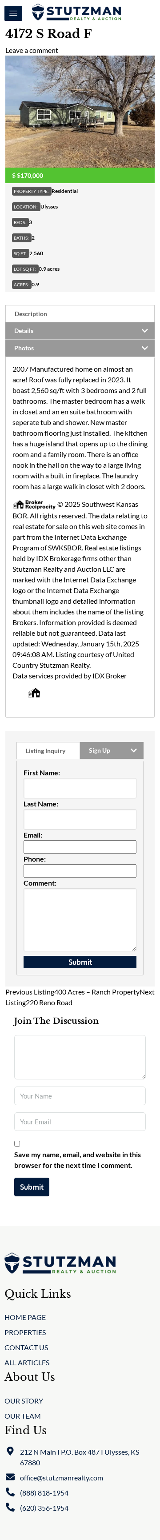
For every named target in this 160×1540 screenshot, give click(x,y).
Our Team (22, 1416)
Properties (25, 1332)
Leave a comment (31, 50)
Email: (33, 834)
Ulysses (49, 206)
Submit (32, 1187)
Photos (24, 348)
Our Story (23, 1400)
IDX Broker (109, 675)
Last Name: (41, 803)
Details (23, 330)
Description (31, 313)
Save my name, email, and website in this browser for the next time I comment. (77, 1159)
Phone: (35, 858)
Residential (65, 191)
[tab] (80, 313)
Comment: (40, 882)
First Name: (42, 772)
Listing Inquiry (45, 750)
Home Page (25, 1317)
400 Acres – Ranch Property (72, 991)
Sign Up (99, 750)
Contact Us (26, 1347)
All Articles (26, 1362)
